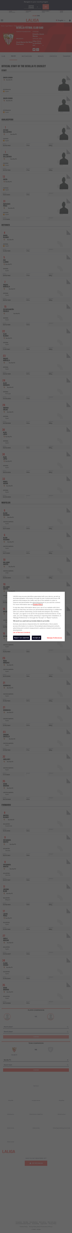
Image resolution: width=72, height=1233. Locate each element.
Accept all (36, 638)
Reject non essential (21, 638)
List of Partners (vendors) (21, 632)
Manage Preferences (54, 638)
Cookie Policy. (37, 604)
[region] (36, 616)
